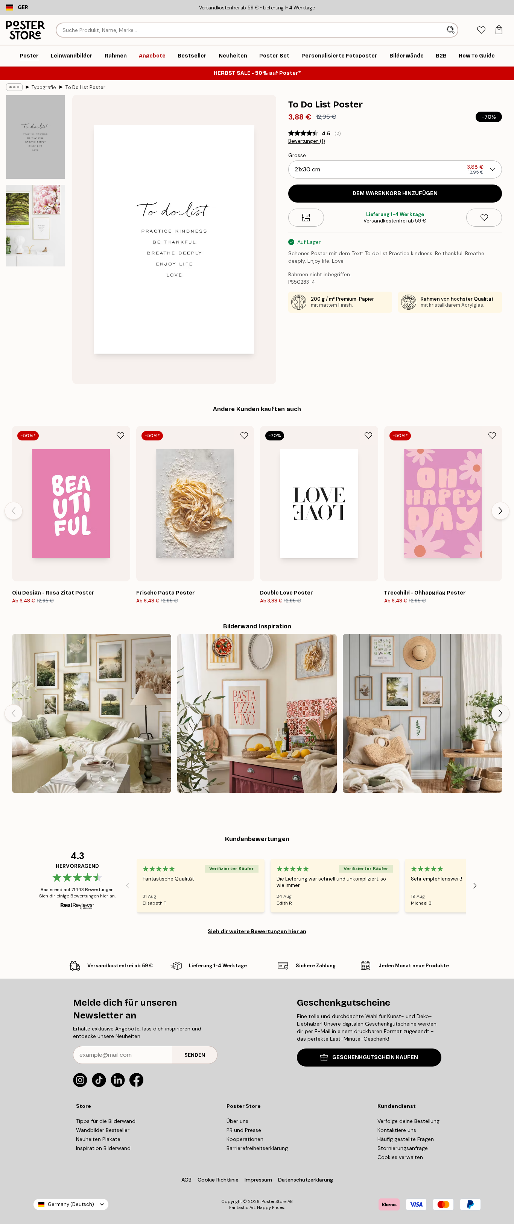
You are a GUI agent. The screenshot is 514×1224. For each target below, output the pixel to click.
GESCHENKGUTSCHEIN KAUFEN (375, 1057)
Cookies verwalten (400, 1157)
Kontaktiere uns (396, 1130)
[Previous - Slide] (14, 511)
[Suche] (451, 30)
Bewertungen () (306, 141)
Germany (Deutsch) (71, 1204)
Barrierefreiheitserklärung (257, 1148)
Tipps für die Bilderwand (105, 1121)
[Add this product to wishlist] (484, 218)
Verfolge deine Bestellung (408, 1121)
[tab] (481, 30)
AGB (186, 1179)
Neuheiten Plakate (98, 1139)
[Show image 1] (35, 137)
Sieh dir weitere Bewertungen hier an (257, 931)
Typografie (44, 87)
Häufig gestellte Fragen (405, 1139)
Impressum (258, 1179)
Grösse (297, 155)
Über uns (237, 1121)
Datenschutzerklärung (305, 1179)
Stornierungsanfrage (402, 1148)
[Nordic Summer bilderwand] (91, 713)
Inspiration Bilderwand (103, 1148)
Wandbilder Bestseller (102, 1130)
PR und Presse (244, 1130)
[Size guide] (306, 218)
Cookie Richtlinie (218, 1179)
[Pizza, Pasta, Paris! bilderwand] (256, 713)
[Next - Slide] (500, 511)
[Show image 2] (35, 225)
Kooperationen (245, 1139)
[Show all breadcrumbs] (14, 87)
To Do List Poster (85, 87)
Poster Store (274, 1201)
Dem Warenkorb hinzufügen (395, 193)
